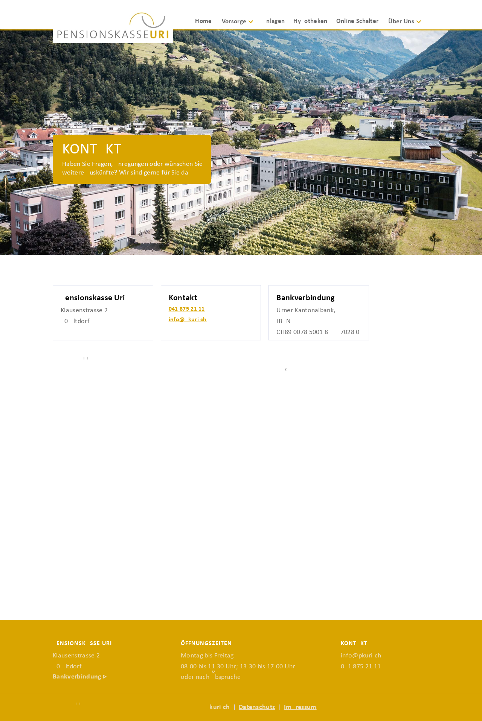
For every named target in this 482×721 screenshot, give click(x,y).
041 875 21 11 (187, 309)
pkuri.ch (218, 707)
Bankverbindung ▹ (80, 676)
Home (203, 21)
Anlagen (273, 21)
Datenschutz (257, 707)
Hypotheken (310, 21)
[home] (113, 27)
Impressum (300, 707)
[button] (241, 25)
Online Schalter (357, 21)
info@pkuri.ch (188, 320)
